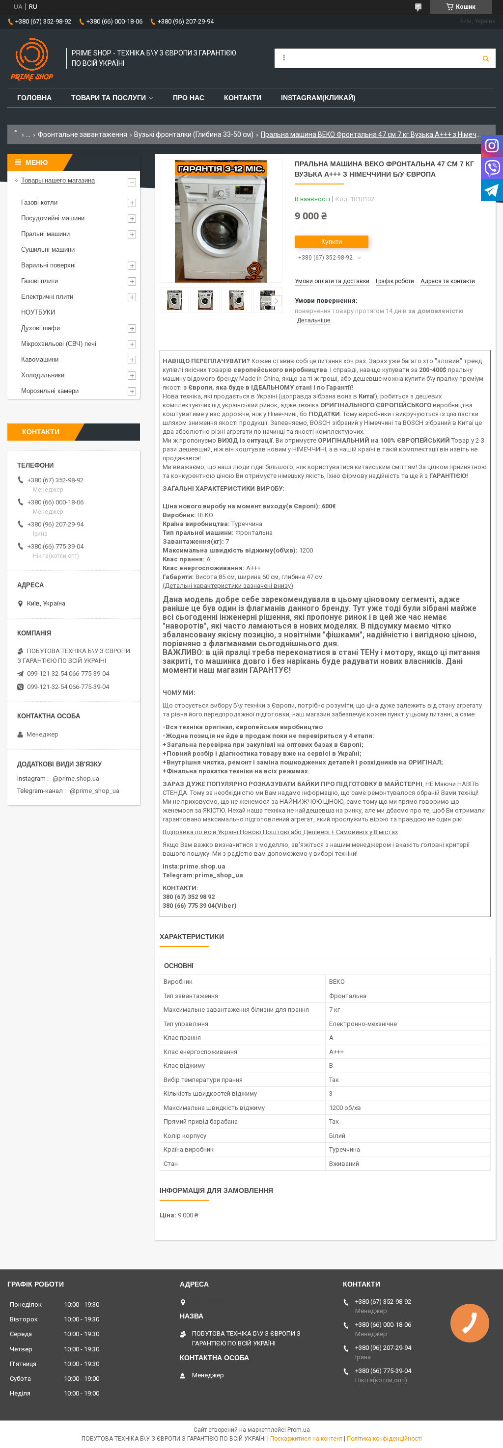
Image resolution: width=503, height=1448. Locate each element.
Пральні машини (45, 233)
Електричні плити (47, 296)
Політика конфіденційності (384, 1438)
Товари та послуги (108, 98)
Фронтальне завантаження (82, 134)
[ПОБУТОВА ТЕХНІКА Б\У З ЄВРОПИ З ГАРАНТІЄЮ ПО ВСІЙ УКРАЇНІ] (31, 58)
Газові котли (39, 202)
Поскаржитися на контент (306, 1438)
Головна (34, 98)
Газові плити (39, 281)
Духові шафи (40, 328)
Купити (331, 241)
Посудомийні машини (52, 218)
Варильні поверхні (48, 265)
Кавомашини (39, 359)
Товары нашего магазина (58, 180)
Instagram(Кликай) (318, 98)
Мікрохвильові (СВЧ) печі (58, 343)
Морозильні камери (50, 391)
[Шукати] (486, 58)
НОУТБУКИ (38, 312)
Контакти (242, 98)
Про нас (188, 98)
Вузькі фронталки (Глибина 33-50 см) (193, 134)
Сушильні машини (48, 249)
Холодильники (42, 375)
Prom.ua (298, 1429)
